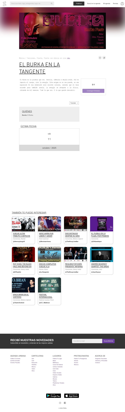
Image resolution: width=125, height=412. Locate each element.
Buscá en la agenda (93, 3)
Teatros (55, 381)
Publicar (79, 3)
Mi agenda (106, 3)
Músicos (76, 364)
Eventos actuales (15, 360)
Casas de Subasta (58, 364)
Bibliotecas (56, 362)
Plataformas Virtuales (58, 383)
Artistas (76, 360)
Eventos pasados (15, 362)
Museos (55, 379)
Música (34, 366)
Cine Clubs (56, 368)
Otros (33, 370)
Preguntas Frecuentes (101, 358)
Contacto (97, 362)
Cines (54, 370)
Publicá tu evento (15, 358)
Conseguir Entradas (93, 91)
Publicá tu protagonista (80, 358)
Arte (33, 358)
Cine (33, 360)
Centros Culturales (58, 366)
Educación (34, 362)
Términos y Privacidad (101, 360)
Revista (115, 3)
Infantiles (34, 364)
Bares (54, 360)
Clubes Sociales (57, 372)
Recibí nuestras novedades (32, 340)
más (68, 58)
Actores (76, 362)
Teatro (33, 368)
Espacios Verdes (57, 374)
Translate (73, 103)
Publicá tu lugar (57, 358)
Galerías (55, 377)
